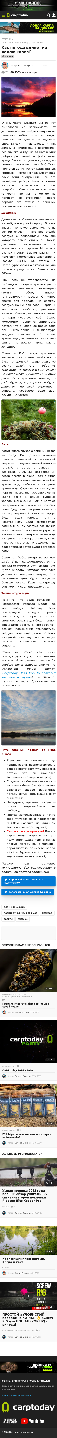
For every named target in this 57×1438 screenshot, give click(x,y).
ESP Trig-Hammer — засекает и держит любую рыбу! (27, 1135)
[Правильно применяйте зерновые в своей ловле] (28, 970)
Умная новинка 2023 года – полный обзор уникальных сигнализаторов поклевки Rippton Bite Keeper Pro (25, 1195)
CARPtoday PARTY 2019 (17, 1070)
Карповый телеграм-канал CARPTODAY (23, 881)
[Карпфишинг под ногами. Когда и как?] (28, 1240)
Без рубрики (8, 1066)
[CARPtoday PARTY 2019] (28, 1041)
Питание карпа (10, 995)
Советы (8, 919)
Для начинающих (14, 907)
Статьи (6, 39)
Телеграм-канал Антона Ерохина (30, 892)
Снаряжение (8, 1130)
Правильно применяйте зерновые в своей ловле (26, 1005)
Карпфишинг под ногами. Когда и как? (23, 1260)
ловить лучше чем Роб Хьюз (20, 913)
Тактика (22, 919)
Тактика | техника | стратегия (22, 42)
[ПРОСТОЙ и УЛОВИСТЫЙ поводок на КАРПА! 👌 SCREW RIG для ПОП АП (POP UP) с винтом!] (28, 1296)
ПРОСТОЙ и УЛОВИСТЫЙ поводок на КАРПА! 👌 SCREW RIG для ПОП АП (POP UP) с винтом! (27, 1319)
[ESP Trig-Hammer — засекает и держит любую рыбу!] (28, 1105)
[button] (3, 15)
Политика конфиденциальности (16, 1395)
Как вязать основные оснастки (18, 1331)
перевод (47, 913)
